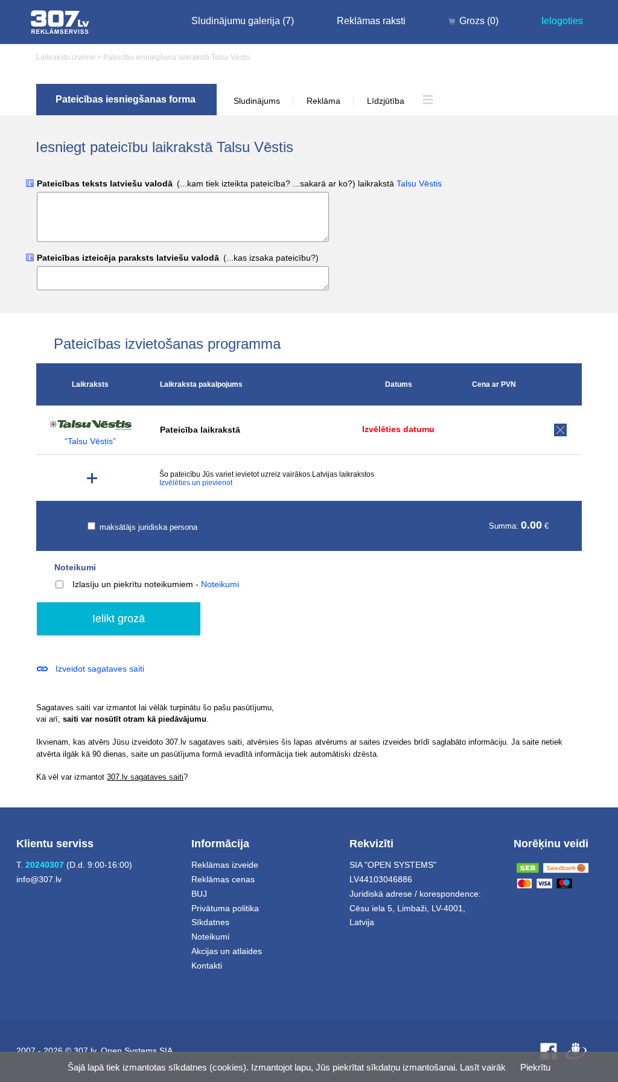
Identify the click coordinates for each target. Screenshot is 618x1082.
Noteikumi (75, 567)
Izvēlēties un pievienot (195, 483)
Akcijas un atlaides (226, 951)
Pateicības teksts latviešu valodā (239, 183)
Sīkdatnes (210, 922)
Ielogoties (562, 21)
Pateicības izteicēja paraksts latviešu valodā (178, 258)
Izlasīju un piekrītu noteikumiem (132, 584)
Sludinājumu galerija (242, 21)
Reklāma (323, 101)
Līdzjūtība (385, 101)
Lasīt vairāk (483, 1067)
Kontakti (206, 965)
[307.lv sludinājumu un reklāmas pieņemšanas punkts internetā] (60, 22)
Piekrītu (535, 1067)
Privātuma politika (225, 908)
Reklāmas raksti (371, 21)
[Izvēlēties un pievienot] (92, 478)
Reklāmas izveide (224, 865)
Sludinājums (257, 101)
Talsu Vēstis (419, 183)
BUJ (199, 894)
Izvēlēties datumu (398, 429)
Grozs (479, 21)
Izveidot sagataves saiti (100, 668)
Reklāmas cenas (223, 879)
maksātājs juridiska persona (147, 527)
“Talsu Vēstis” (90, 441)
